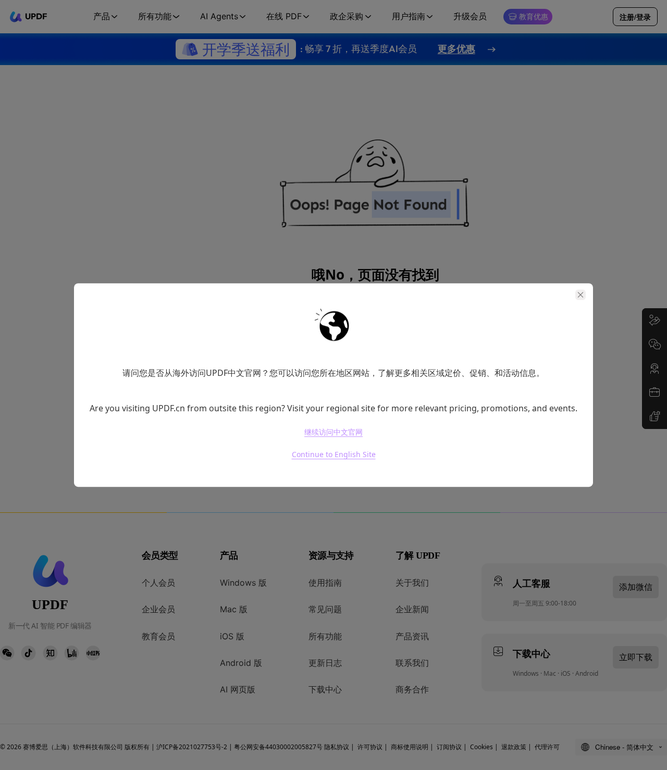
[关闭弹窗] (580, 294)
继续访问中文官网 (333, 432)
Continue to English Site (334, 455)
